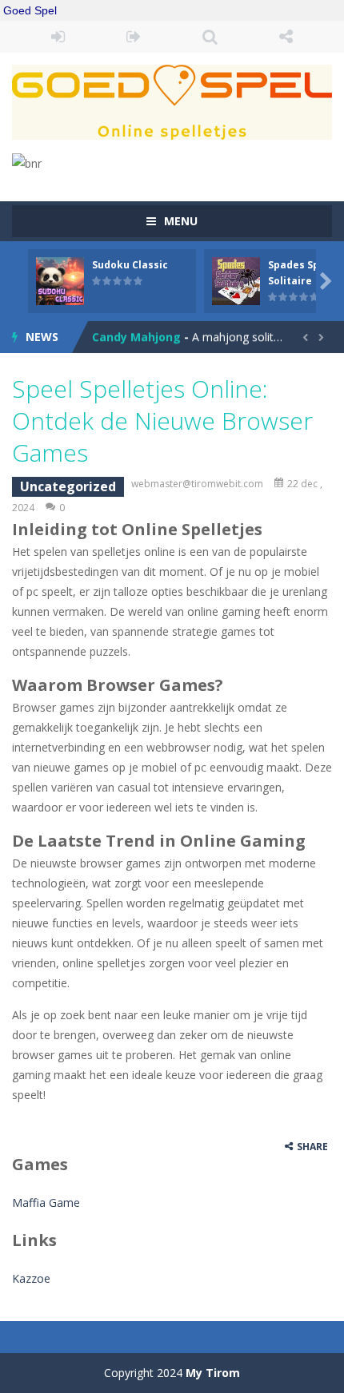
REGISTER (134, 37)
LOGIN (58, 37)
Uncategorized (68, 486)
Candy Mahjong (136, 336)
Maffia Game (46, 1202)
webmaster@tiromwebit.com (197, 483)
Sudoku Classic (130, 265)
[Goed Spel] (172, 101)
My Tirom (213, 1372)
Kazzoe (31, 1278)
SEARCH (210, 37)
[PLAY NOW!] (60, 280)
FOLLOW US (286, 37)
